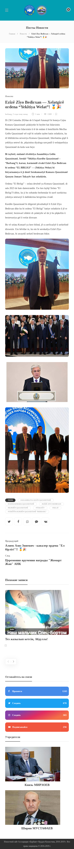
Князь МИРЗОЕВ (37, 785)
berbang (8, 114)
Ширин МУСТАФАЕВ (37, 828)
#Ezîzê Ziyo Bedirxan (51, 504)
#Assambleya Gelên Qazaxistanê (35, 500)
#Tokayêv (40, 508)
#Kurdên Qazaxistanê (18, 508)
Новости (23, 34)
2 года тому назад (20, 114)
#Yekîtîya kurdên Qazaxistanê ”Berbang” (27, 512)
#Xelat (55, 508)
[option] (37, 619)
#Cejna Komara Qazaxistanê (21, 504)
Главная (12, 34)
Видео (12, 629)
